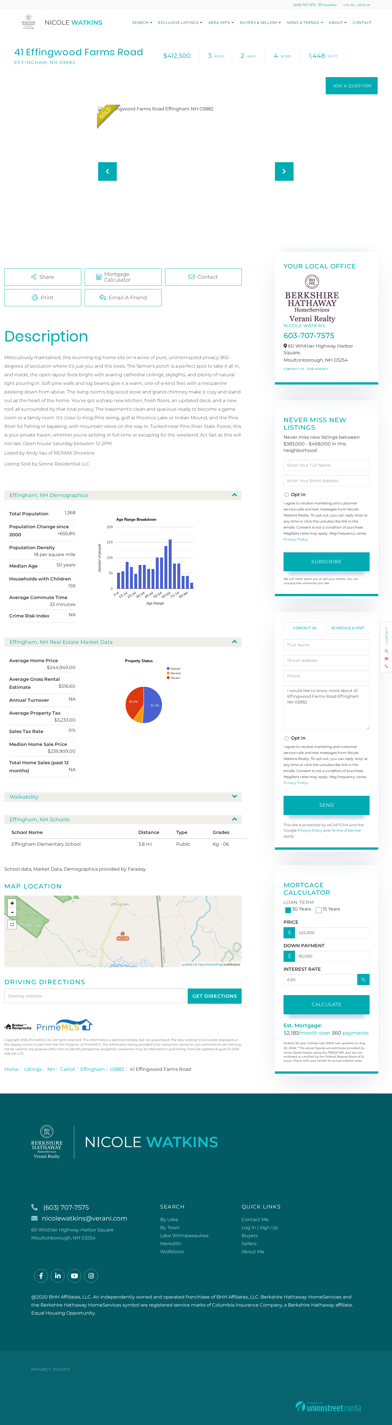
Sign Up (364, 5)
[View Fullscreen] (12, 924)
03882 (117, 1069)
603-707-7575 (309, 335)
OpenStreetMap (210, 964)
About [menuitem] (336, 22)
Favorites (328, 5)
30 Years (301, 909)
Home (11, 1069)
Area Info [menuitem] (219, 22)
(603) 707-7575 (305, 5)
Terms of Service (346, 830)
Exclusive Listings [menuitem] (178, 22)
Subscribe (326, 561)
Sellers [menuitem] (249, 1243)
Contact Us (294, 369)
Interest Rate (302, 969)
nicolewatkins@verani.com (84, 1218)
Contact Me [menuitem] (255, 1219)
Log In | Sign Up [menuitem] (260, 1227)
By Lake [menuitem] (169, 1219)
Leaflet (186, 964)
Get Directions (215, 996)
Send (326, 805)
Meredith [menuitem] (170, 1243)
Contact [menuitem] (362, 22)
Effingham (92, 1069)
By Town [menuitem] (170, 1227)
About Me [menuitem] (253, 1251)
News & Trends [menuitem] (303, 22)
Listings (33, 1069)
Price (291, 922)
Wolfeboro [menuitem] (172, 1251)
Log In (349, 5)
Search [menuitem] (140, 22)
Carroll (67, 1069)
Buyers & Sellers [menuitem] (258, 22)
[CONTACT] (352, 85)
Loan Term (299, 902)
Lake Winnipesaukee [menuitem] (184, 1235)
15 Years (331, 909)
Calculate (327, 1004)
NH (51, 1069)
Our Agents (317, 369)
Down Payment (304, 945)
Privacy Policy (296, 539)
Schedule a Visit (347, 628)
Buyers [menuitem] (250, 1235)
